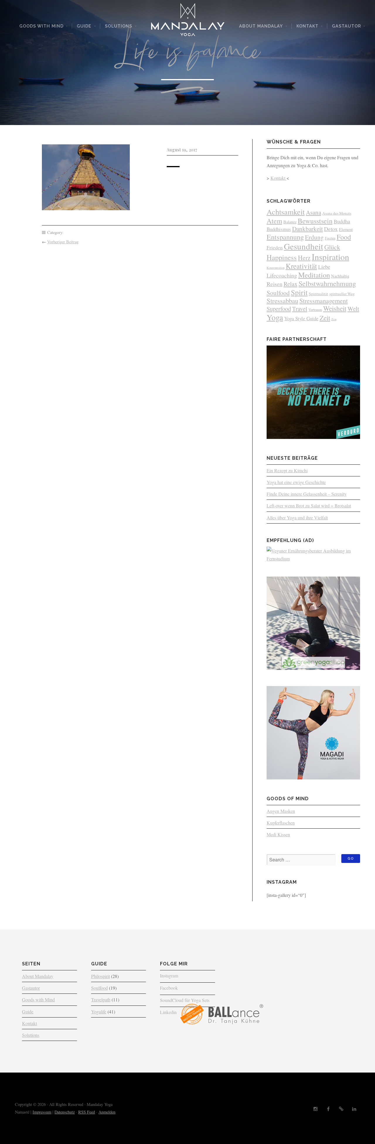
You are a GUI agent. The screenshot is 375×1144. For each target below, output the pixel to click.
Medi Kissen (278, 834)
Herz (304, 257)
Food (344, 237)
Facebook (169, 988)
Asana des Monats (336, 213)
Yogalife (98, 1011)
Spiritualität (318, 293)
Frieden (275, 247)
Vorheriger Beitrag (63, 241)
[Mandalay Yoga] (187, 21)
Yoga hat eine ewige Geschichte (296, 482)
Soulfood (278, 292)
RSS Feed (86, 1112)
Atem (274, 220)
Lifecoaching (282, 275)
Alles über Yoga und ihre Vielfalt (297, 517)
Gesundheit (303, 246)
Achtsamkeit (286, 212)
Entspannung (285, 237)
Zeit (325, 317)
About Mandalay (261, 25)
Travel (299, 309)
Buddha (342, 221)
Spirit (299, 292)
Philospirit (100, 976)
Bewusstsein (315, 220)
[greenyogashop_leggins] (313, 668)
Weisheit (334, 308)
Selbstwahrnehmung (327, 283)
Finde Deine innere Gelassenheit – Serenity (307, 494)
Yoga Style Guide (301, 318)
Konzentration (275, 268)
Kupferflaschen (281, 823)
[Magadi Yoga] (313, 777)
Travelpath (100, 999)
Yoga (275, 317)
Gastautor (346, 25)
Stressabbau (282, 300)
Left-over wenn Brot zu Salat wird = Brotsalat (309, 505)
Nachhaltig (340, 276)
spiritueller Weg (342, 293)
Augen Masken (281, 811)
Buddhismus (279, 229)
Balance (289, 222)
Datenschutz (64, 1112)
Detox (331, 228)
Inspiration (330, 256)
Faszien (330, 238)
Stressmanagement (323, 300)
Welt (353, 308)
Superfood (279, 309)
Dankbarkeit (307, 228)
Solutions (118, 25)
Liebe (324, 266)
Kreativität (301, 266)
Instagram (169, 975)
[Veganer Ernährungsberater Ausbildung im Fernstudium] (313, 558)
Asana (313, 212)
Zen (333, 319)
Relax (290, 284)
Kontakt (307, 25)
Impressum (42, 1112)
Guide (84, 25)
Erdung (314, 237)
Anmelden (106, 1112)
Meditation (314, 275)
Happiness (282, 257)
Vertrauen (315, 309)
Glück (332, 246)
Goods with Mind (41, 25)
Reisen (274, 284)
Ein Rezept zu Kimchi (287, 470)
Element (346, 229)
